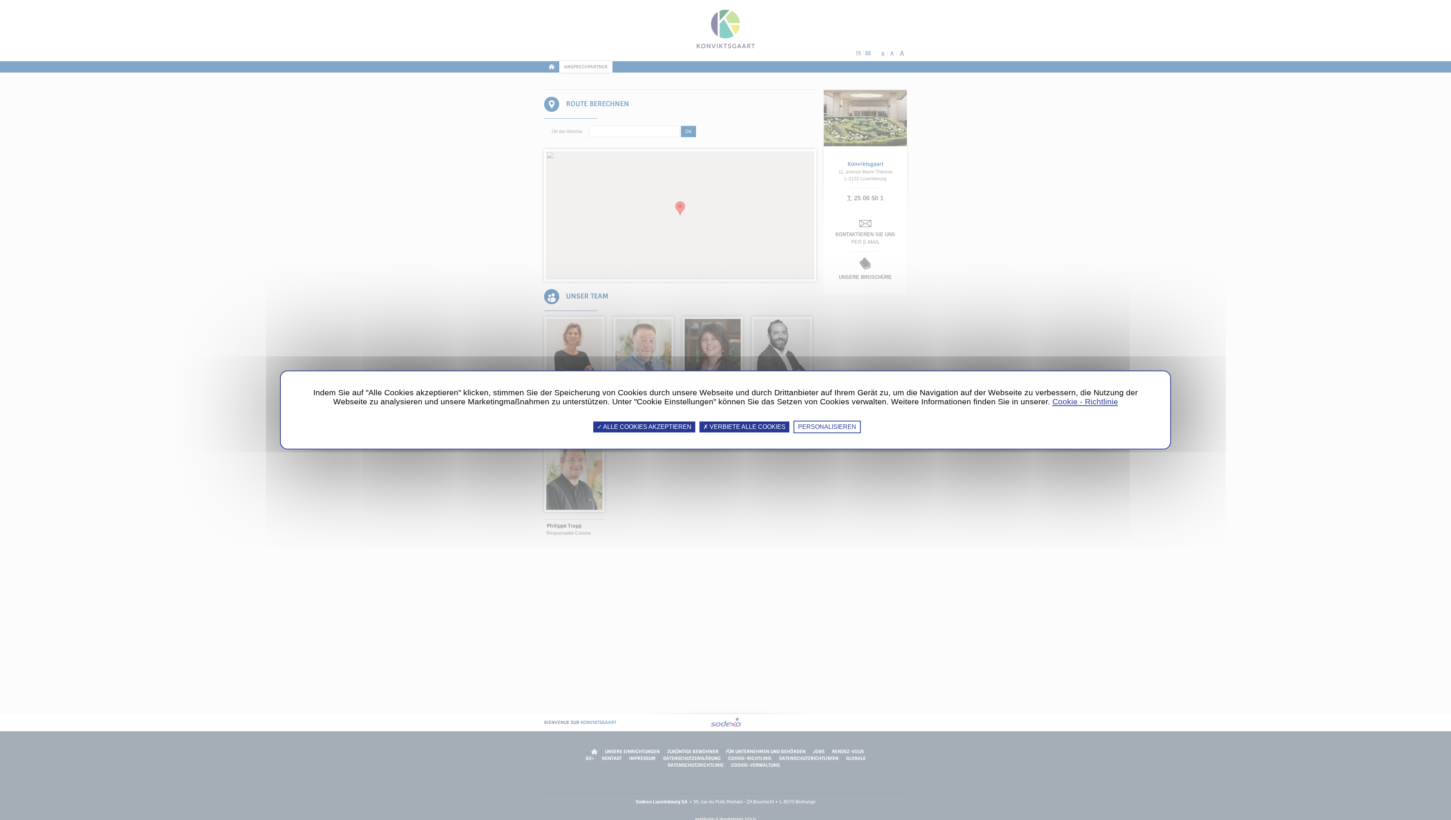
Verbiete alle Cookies (747, 427)
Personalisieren (827, 427)
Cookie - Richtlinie (1085, 401)
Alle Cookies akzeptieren (646, 427)
